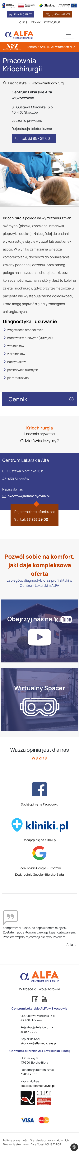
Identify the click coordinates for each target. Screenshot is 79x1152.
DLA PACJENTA (23, 14)
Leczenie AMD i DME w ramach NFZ (51, 47)
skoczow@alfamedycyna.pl (29, 496)
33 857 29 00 (29, 1032)
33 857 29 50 (29, 1074)
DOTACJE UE (52, 22)
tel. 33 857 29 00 (35, 138)
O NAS (23, 22)
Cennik (17, 399)
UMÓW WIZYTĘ (61, 14)
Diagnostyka (17, 83)
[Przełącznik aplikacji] (68, 34)
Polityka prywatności (15, 1140)
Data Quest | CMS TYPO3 (45, 1144)
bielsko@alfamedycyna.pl (38, 1086)
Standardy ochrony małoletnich (49, 1140)
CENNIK (35, 22)
